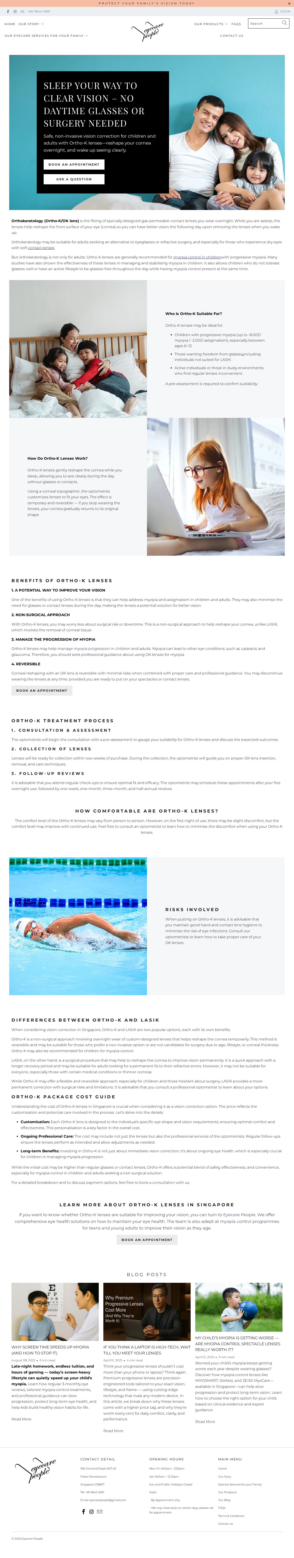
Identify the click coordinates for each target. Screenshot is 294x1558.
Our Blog (224, 1500)
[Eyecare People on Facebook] (8, 11)
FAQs (236, 24)
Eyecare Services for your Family (240, 1484)
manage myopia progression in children (93, 648)
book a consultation (157, 1182)
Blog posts (147, 1274)
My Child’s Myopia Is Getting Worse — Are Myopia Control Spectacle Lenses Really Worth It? (237, 1344)
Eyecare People (239, 1214)
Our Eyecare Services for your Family (44, 35)
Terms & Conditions (231, 1516)
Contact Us (231, 35)
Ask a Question (74, 179)
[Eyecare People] (148, 32)
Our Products (208, 24)
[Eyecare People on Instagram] (15, 11)
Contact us (225, 1523)
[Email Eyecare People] (22, 11)
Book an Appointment (74, 164)
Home (10, 24)
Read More (21, 1419)
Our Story (29, 24)
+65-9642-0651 (39, 11)
